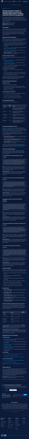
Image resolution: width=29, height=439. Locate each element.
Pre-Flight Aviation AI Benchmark (9, 338)
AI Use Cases (6, 1)
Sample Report (17, 425)
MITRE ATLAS (6, 65)
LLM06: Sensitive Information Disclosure (10, 50)
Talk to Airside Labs (12, 331)
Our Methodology (10, 427)
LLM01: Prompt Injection (7, 42)
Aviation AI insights (3, 422)
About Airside (19, 1)
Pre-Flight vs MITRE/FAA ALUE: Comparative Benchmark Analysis (13, 353)
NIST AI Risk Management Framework (9, 62)
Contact (27, 435)
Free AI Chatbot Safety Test (8, 341)
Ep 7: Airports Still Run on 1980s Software (10, 361)
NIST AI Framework (10, 424)
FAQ (15, 426)
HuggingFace (24, 421)
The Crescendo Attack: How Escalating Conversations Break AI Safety (14, 356)
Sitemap (16, 429)
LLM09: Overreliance (7, 47)
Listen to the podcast (22, 379)
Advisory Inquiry (25, 1)
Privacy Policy (20, 435)
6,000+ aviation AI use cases (10, 363)
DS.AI (23, 305)
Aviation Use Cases (17, 424)
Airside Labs (4, 368)
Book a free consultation (6, 379)
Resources (10, 1)
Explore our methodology (14, 379)
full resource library (22, 363)
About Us (16, 428)
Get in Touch (24, 423)
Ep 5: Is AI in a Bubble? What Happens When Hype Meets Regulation (14, 360)
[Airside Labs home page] (2, 1)
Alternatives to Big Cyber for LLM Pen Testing (10, 355)
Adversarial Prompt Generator (8, 344)
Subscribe (25, 394)
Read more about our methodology (17, 146)
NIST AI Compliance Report (8, 346)
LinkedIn (24, 422)
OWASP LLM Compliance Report (8, 349)
